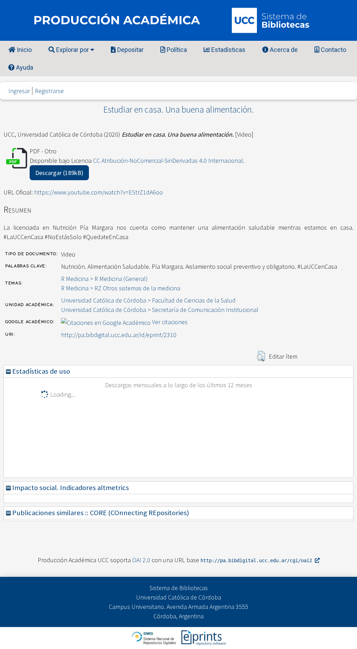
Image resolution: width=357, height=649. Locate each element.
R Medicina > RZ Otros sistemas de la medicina (120, 288)
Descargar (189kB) (59, 173)
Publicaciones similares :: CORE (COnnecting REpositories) (100, 512)
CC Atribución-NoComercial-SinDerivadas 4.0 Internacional (168, 160)
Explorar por (72, 49)
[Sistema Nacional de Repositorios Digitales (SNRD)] (154, 637)
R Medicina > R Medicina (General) (104, 279)
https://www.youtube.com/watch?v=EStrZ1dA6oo (98, 192)
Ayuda (24, 67)
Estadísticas (227, 49)
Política (176, 49)
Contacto (332, 49)
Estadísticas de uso (40, 371)
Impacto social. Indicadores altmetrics (70, 487)
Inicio (23, 49)
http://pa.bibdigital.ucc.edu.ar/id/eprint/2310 (118, 335)
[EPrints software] (202, 637)
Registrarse (49, 91)
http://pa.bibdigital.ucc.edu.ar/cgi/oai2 (257, 560)
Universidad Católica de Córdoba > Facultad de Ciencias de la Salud (148, 300)
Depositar (130, 49)
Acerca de (283, 49)
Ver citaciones (170, 322)
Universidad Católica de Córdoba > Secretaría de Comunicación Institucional (159, 310)
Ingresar (19, 91)
